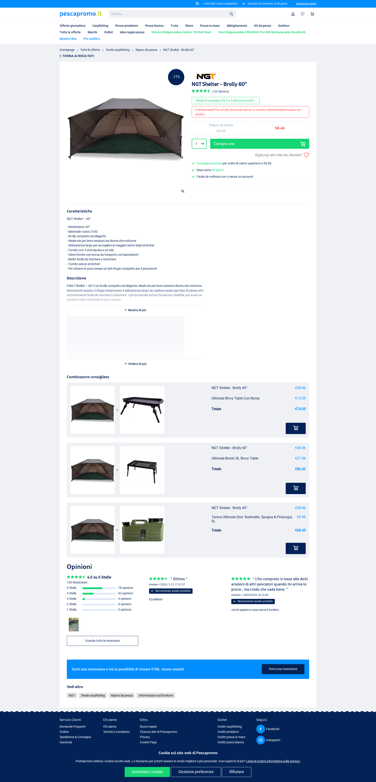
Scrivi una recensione (283, 669)
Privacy (145, 737)
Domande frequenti (73, 726)
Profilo (293, 14)
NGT (72, 695)
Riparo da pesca (146, 50)
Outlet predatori (228, 732)
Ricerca (231, 13)
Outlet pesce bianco (231, 742)
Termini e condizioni (116, 732)
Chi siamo (109, 726)
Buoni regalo (148, 726)
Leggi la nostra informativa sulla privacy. (273, 761)
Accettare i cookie (147, 771)
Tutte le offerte (90, 50)
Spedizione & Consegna (75, 737)
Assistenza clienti (306, 3)
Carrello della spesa (312, 14)
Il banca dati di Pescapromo (158, 732)
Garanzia (66, 742)
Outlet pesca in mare (231, 737)
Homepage (67, 50)
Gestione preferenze (196, 771)
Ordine (64, 732)
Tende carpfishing (118, 50)
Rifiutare (236, 771)
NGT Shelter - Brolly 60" (178, 50)
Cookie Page (148, 742)
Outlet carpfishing (230, 726)
